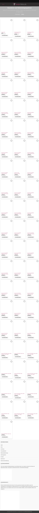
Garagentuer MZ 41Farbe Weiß (30, 32)
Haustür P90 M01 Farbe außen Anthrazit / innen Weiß (19, 414)
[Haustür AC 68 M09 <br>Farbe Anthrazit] (32, 246)
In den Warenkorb (5, 35)
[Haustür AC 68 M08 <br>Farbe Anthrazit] (19, 226)
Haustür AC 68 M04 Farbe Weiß (17, 173)
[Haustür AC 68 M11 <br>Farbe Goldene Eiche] (19, 286)
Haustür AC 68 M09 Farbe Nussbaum (17, 273)
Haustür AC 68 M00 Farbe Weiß (4, 73)
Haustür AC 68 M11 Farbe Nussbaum (30, 294)
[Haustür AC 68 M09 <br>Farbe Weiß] (32, 266)
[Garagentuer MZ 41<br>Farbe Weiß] (32, 25)
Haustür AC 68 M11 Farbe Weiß (4, 314)
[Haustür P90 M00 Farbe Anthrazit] (32, 326)
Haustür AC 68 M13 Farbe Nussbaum (4, 334)
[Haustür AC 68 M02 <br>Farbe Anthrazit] (32, 85)
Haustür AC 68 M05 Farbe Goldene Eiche (4, 193)
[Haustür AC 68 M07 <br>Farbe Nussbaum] (6, 85)
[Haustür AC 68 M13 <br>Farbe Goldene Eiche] (32, 306)
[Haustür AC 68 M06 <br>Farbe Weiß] (32, 206)
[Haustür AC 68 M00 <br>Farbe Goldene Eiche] (19, 45)
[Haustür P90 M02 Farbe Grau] (6, 386)
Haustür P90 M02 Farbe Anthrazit (18, 374)
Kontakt (2, 456)
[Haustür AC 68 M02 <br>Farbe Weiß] (32, 105)
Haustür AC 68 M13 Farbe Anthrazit (17, 314)
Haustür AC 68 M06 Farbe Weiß (30, 213)
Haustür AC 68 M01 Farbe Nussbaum (30, 133)
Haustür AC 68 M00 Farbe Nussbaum (30, 53)
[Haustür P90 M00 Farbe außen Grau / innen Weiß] (32, 346)
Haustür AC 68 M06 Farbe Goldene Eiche (17, 213)
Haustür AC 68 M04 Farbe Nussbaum (4, 173)
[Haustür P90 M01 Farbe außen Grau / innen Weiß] (32, 407)
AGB (1, 445)
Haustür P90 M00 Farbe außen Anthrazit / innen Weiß (6, 354)
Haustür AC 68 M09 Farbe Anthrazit (30, 253)
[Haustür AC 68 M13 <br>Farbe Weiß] (19, 326)
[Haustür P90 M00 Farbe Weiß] (6, 366)
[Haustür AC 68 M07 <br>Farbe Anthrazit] (19, 65)
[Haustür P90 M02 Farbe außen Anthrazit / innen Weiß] (32, 366)
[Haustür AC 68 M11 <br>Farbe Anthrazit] (6, 286)
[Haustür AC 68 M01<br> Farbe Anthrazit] (6, 125)
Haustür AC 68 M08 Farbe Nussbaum (4, 253)
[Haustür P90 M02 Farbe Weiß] (32, 386)
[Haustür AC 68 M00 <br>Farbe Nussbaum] (32, 45)
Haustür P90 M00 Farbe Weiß (6, 373)
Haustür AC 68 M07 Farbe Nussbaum (4, 93)
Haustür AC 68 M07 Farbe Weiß (17, 93)
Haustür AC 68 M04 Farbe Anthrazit (17, 153)
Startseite (17, 14)
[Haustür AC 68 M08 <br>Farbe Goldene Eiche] (32, 226)
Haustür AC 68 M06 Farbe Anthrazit (4, 213)
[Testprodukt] (6, 25)
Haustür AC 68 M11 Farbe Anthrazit (4, 294)
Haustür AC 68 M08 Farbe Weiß (17, 253)
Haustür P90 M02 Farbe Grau (6, 393)
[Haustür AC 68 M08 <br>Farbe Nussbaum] (6, 246)
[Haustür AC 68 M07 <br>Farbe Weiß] (19, 85)
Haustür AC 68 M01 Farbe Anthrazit (4, 133)
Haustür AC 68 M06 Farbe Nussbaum (4, 233)
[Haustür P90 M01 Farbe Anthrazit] (6, 407)
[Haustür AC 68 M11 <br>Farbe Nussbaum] (32, 286)
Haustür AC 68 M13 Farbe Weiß (17, 334)
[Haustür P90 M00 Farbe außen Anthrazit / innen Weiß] (6, 346)
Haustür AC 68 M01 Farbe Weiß (4, 153)
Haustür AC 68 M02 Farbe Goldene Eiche (4, 113)
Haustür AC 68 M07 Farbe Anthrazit (17, 73)
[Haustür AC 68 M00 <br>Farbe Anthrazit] (6, 45)
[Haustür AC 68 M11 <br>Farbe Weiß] (6, 306)
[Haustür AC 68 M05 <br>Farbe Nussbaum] (19, 186)
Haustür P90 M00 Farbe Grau (19, 353)
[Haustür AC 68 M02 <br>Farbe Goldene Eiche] (6, 105)
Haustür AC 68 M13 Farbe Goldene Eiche (30, 314)
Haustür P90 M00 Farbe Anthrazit (31, 334)
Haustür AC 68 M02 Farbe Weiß (30, 113)
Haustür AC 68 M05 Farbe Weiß (30, 193)
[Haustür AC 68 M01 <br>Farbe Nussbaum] (32, 125)
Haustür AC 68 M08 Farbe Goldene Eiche (30, 233)
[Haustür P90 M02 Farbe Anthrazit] (19, 366)
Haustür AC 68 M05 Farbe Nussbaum (17, 193)
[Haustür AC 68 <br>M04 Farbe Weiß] (19, 166)
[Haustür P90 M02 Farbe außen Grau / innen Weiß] (19, 386)
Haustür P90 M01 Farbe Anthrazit (5, 414)
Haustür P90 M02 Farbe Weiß (32, 393)
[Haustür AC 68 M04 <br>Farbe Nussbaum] (6, 166)
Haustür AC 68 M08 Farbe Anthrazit (17, 233)
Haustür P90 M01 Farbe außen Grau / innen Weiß (32, 414)
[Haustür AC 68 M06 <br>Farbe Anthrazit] (6, 206)
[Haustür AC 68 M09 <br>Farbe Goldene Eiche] (6, 266)
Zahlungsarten (3, 454)
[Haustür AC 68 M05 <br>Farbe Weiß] (32, 186)
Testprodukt (3, 32)
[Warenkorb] (37, 4)
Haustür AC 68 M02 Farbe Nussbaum (17, 113)
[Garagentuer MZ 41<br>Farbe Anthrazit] (19, 25)
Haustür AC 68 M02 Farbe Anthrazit (30, 93)
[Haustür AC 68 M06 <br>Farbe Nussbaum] (6, 226)
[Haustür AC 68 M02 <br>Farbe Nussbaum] (19, 105)
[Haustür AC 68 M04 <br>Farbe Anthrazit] (19, 145)
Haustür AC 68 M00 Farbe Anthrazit (4, 53)
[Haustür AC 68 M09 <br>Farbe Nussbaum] (19, 266)
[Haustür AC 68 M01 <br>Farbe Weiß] (6, 145)
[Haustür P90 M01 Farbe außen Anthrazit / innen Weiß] (19, 407)
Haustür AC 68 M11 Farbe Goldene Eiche (17, 294)
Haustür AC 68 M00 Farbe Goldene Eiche (17, 53)
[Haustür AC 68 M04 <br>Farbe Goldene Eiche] (32, 145)
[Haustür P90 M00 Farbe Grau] (19, 346)
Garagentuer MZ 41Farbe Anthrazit (17, 32)
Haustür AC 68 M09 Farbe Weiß (30, 273)
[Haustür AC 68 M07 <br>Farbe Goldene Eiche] (32, 65)
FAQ (1, 447)
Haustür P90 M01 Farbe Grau (6, 433)
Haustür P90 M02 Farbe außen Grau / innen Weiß (19, 394)
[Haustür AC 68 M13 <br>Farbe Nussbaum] (6, 326)
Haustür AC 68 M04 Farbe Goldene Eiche (30, 153)
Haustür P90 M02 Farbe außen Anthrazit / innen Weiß (32, 374)
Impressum (3, 458)
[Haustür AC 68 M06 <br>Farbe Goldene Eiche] (19, 206)
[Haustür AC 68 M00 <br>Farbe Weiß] (6, 65)
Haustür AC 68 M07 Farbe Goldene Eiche (30, 73)
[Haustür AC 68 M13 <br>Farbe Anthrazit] (19, 306)
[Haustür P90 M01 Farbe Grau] (6, 427)
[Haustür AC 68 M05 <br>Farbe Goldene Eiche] (6, 186)
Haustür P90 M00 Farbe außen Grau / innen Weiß (32, 354)
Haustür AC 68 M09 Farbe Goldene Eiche (4, 273)
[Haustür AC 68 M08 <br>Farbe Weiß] (19, 246)
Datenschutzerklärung (5, 460)
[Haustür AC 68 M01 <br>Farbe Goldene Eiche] (19, 125)
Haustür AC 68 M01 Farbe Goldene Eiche (17, 133)
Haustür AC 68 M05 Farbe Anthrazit (30, 173)
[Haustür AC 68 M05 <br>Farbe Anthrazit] (32, 166)
